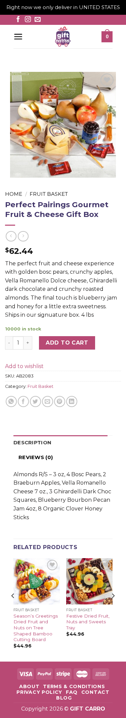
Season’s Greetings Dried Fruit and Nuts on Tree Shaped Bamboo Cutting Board (35, 627)
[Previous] (13, 609)
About (29, 686)
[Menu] (18, 37)
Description (32, 442)
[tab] (60, 442)
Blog (64, 698)
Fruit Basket (49, 194)
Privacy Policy (39, 692)
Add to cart (67, 343)
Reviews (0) (35, 457)
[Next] (113, 609)
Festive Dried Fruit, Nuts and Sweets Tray (88, 621)
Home (13, 194)
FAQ (72, 692)
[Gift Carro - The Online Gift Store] (62, 36)
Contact (95, 692)
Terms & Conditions (74, 686)
